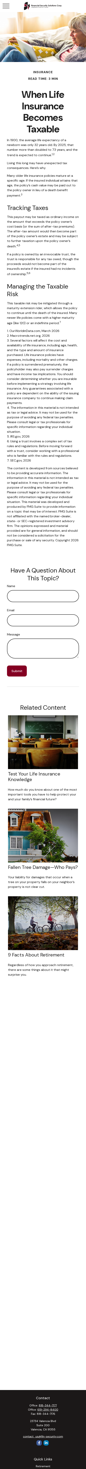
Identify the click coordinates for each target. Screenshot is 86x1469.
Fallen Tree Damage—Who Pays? (43, 867)
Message (13, 634)
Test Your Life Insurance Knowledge (34, 777)
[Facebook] (39, 1443)
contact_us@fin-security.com (43, 1436)
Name (11, 586)
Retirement (43, 1466)
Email (10, 610)
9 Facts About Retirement (36, 955)
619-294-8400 (47, 1409)
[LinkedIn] (46, 1443)
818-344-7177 (48, 1405)
